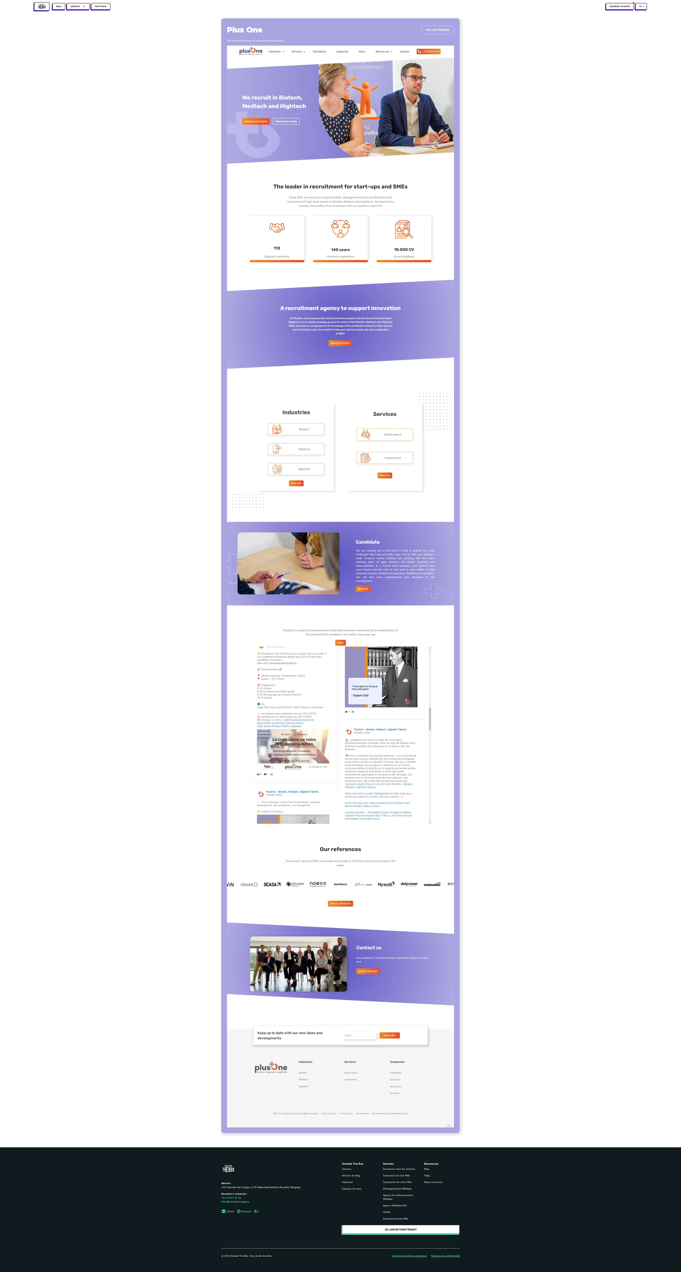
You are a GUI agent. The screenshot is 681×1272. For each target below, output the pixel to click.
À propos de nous (351, 1188)
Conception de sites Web (397, 1182)
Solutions (347, 1182)
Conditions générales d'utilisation (409, 1255)
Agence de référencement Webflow (398, 1197)
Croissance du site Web (396, 1175)
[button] (78, 6)
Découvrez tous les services (399, 1169)
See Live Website (437, 30)
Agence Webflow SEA (394, 1205)
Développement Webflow (397, 1188)
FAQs (427, 1175)
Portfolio (101, 6)
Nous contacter (433, 1182)
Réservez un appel (620, 6)
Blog (58, 6)
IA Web (387, 1212)
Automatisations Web (395, 1218)
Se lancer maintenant (401, 1229)
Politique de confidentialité (445, 1255)
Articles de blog (351, 1175)
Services (346, 1169)
